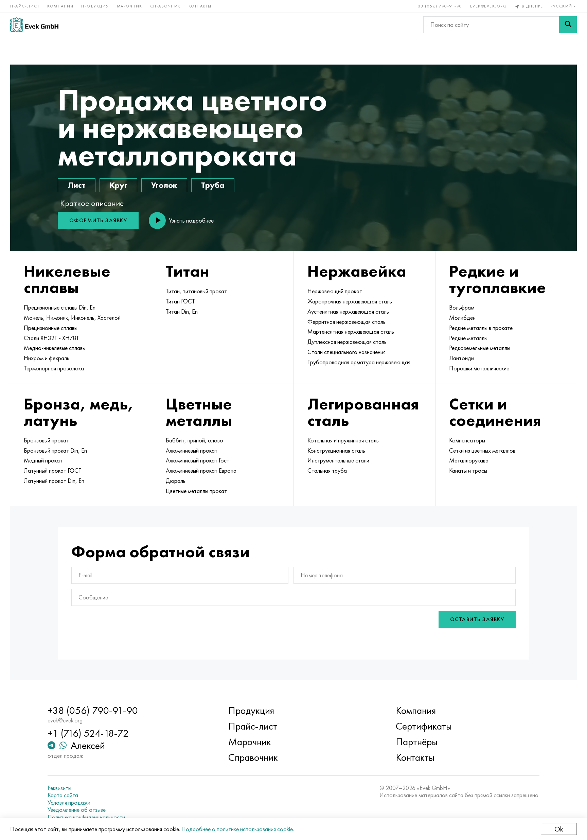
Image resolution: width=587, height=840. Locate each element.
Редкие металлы (468, 338)
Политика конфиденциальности (86, 817)
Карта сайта (63, 795)
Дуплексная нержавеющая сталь (347, 341)
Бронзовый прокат (46, 440)
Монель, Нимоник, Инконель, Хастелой (72, 317)
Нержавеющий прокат (334, 291)
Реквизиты (59, 788)
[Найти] (568, 24)
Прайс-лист (24, 6)
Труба (213, 185)
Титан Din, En (182, 311)
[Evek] (34, 24)
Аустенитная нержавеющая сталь (348, 311)
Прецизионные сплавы (50, 328)
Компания (60, 6)
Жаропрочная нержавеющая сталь (349, 301)
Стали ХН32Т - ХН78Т (51, 338)
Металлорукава (468, 460)
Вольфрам (461, 307)
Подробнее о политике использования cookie (237, 829)
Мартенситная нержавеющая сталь (350, 331)
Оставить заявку (477, 619)
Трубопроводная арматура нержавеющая (358, 362)
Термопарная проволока (54, 368)
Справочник (165, 6)
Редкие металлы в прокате (481, 328)
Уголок (164, 185)
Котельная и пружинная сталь (343, 440)
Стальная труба (327, 470)
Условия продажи (69, 802)
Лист (77, 185)
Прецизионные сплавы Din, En (59, 307)
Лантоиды (461, 358)
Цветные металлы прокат (196, 491)
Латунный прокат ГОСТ (53, 470)
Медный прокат (43, 460)
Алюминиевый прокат (191, 450)
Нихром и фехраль (46, 358)
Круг (118, 185)
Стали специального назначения (346, 352)
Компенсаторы (467, 440)
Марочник (129, 6)
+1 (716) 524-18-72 (88, 733)
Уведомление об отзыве (77, 809)
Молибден (462, 317)
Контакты (200, 6)
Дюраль (175, 480)
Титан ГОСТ (180, 301)
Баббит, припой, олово (194, 440)
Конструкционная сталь (336, 450)
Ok (558, 829)
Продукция (95, 6)
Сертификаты (424, 726)
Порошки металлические (479, 368)
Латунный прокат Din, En (54, 480)
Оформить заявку (98, 220)
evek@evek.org (488, 6)
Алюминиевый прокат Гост (197, 460)
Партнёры (417, 742)
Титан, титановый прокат (196, 291)
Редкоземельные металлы (479, 348)
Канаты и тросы (468, 470)
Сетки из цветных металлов (482, 450)
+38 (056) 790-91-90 (438, 6)
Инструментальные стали (338, 460)
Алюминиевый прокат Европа (201, 470)
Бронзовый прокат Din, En (55, 450)
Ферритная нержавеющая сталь (346, 321)
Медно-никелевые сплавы (55, 348)
